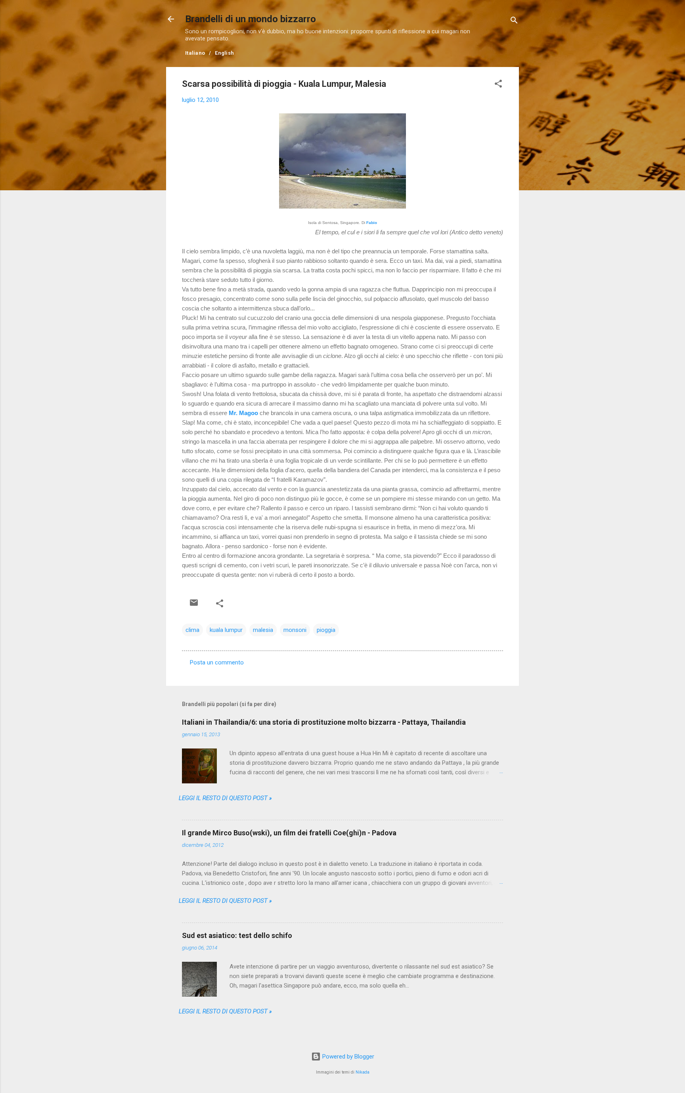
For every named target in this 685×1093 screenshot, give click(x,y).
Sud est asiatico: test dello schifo (237, 935)
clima (192, 630)
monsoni (294, 630)
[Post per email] (194, 603)
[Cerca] (514, 22)
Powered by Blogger (347, 1056)
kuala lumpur (226, 630)
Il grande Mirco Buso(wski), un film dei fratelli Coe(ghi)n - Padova (289, 833)
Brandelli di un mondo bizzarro (250, 19)
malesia (263, 630)
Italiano (195, 53)
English (224, 53)
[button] (498, 85)
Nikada (362, 1072)
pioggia (326, 630)
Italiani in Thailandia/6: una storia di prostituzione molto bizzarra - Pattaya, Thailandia (324, 722)
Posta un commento (217, 662)
